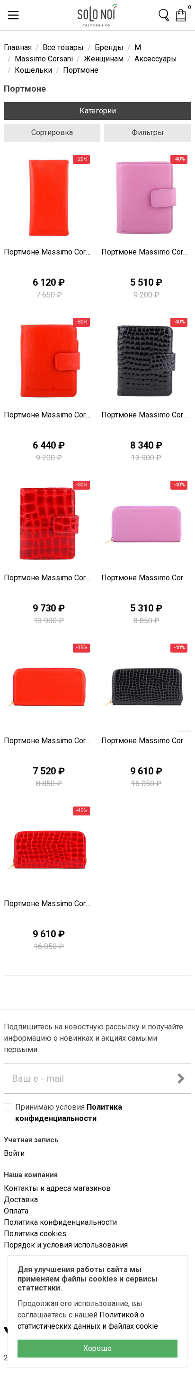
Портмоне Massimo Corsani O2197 (146, 577)
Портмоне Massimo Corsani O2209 (146, 251)
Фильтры (148, 132)
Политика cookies (35, 1233)
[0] (180, 15)
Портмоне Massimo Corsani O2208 (49, 414)
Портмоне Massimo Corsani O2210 (49, 251)
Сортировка (52, 132)
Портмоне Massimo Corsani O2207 (146, 414)
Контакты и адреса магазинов (57, 1188)
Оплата (16, 1210)
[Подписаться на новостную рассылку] (181, 1078)
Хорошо (97, 1348)
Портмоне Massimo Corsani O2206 (49, 577)
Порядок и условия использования (66, 1244)
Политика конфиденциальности (60, 1222)
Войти (14, 1153)
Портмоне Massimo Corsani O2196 (49, 740)
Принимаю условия (68, 1113)
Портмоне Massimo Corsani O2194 (49, 903)
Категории (98, 110)
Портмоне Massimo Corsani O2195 (146, 740)
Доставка (21, 1199)
